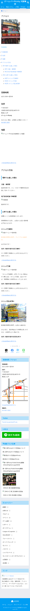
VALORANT (7, 535)
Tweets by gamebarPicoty (9, 422)
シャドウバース (8, 552)
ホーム (2, 7)
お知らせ (6, 510)
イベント (6, 517)
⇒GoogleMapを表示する (8, 162)
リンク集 (25, 604)
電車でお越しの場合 (10, 66)
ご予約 (17, 7)
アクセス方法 (6, 62)
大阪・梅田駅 (10, 69)
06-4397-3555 (5, 122)
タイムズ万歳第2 (11, 78)
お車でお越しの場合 (10, 75)
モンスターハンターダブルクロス (14, 556)
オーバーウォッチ (9, 542)
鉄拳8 (5, 507)
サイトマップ (17, 604)
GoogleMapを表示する (9, 405)
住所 (3, 55)
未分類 (6, 563)
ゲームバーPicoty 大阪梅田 (15, 2)
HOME (16, 601)
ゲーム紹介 (7, 521)
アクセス (23, 7)
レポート (6, 524)
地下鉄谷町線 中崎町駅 (13, 71)
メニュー (10, 604)
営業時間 (4, 52)
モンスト (6, 545)
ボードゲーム (8, 528)
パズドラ (6, 549)
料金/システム (9, 7)
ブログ (6, 514)
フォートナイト (8, 538)
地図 (3, 59)
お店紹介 (6, 559)
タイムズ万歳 (10, 81)
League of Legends (10, 531)
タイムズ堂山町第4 (12, 83)
